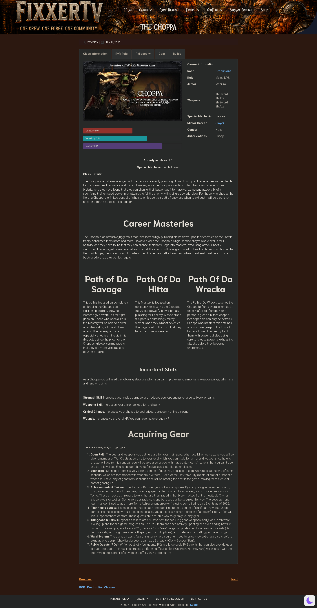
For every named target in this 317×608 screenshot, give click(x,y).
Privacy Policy (120, 598)
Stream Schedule (242, 10)
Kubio (194, 605)
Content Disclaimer (170, 598)
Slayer (220, 123)
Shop (264, 10)
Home (128, 10)
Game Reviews (169, 10)
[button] (309, 600)
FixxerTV (93, 42)
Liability (143, 598)
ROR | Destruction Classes (97, 587)
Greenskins (223, 71)
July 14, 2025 (112, 42)
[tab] (95, 54)
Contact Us (199, 598)
